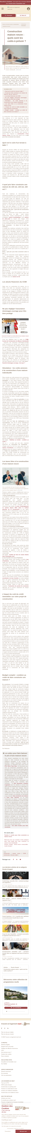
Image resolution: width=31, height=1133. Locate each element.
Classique (9, 15)
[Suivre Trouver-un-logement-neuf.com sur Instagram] (4, 1028)
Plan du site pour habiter (7, 1032)
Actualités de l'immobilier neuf (8, 1061)
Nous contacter (5, 1056)
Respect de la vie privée (7, 1046)
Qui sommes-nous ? (6, 1052)
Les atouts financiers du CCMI (12, 96)
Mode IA (24, 15)
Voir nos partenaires (6, 1075)
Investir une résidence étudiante (9, 1090)
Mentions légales (5, 1044)
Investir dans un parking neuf (8, 1086)
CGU (2, 1050)
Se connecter (4, 1073)
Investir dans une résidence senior (10, 1092)
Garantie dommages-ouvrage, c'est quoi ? (13, 363)
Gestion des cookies (6, 1054)
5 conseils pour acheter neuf (8, 1100)
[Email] (20, 859)
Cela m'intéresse (16, 1007)
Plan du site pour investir (7, 1034)
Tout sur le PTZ (5, 1083)
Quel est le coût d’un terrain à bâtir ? (14, 91)
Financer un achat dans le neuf (9, 1088)
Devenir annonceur (6, 1071)
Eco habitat (4, 1063)
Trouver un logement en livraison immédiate (12, 1102)
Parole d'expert (15, 967)
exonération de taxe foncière (10, 578)
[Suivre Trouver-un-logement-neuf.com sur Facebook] (1, 1028)
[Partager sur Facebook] (13, 859)
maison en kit (16, 276)
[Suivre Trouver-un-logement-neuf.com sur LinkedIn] (7, 1028)
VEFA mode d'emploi (6, 1084)
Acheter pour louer (6, 1098)
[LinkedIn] (16, 859)
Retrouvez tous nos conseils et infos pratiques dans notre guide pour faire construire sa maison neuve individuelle (16, 841)
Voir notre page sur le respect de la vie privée (11, 1126)
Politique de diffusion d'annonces (9, 1048)
